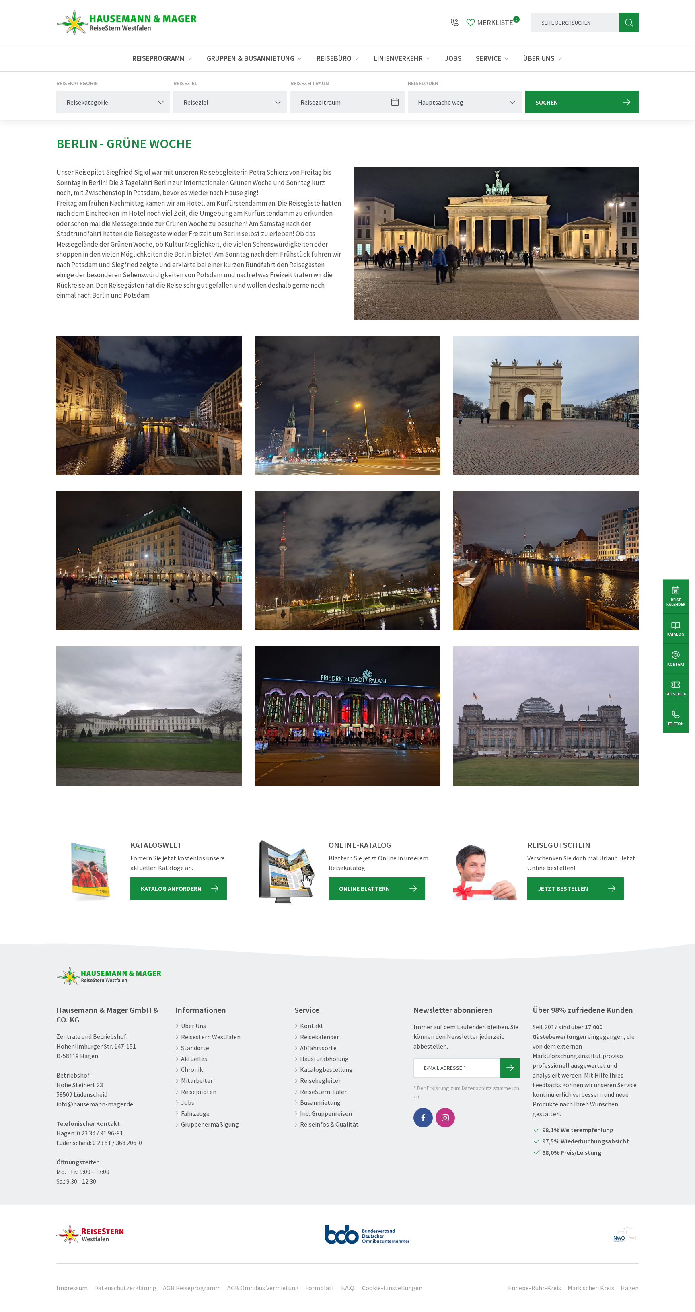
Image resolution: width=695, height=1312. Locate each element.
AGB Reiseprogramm (192, 1288)
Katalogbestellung (326, 1069)
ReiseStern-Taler (323, 1092)
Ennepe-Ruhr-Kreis (534, 1288)
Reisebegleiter (320, 1080)
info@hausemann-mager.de (94, 1104)
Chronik (192, 1069)
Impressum (72, 1288)
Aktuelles (194, 1059)
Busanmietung (320, 1102)
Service (488, 58)
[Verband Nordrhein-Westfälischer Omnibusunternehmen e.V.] (624, 1231)
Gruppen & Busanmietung (250, 58)
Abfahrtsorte (318, 1048)
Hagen (630, 1288)
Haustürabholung (324, 1059)
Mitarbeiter (197, 1080)
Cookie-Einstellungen (392, 1288)
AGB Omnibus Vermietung (263, 1288)
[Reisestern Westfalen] (90, 1231)
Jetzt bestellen (563, 888)
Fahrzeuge (195, 1113)
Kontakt (311, 1026)
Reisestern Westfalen (211, 1037)
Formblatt (320, 1288)
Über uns (539, 58)
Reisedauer (423, 83)
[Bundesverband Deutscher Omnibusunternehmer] (367, 1231)
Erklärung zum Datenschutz (459, 1088)
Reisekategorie (77, 83)
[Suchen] (629, 22)
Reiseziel (185, 83)
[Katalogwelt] (88, 872)
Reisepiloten (198, 1092)
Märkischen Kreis (591, 1288)
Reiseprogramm (158, 58)
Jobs (453, 58)
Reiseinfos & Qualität (329, 1124)
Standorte (195, 1048)
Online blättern (364, 888)
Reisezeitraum (309, 83)
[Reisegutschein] (485, 872)
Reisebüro (334, 58)
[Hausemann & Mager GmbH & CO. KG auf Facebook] (423, 1117)
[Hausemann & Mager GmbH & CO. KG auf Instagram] (445, 1117)
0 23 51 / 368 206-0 (117, 1143)
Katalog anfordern (171, 888)
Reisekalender (319, 1037)
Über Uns (193, 1026)
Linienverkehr (398, 58)
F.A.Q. (348, 1288)
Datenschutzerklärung (125, 1288)
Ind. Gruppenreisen (326, 1113)
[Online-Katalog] (287, 872)
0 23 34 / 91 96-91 (100, 1133)
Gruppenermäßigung (210, 1124)
